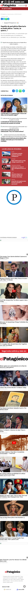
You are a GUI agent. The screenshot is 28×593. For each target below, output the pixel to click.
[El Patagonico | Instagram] (9, 2)
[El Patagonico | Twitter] (2, 2)
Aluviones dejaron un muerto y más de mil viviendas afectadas (17, 175)
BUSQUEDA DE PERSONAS (16, 165)
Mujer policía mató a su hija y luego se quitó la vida (19, 161)
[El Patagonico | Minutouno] (12, 2)
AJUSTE (13, 151)
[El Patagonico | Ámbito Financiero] (19, 2)
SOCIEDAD (13, 159)
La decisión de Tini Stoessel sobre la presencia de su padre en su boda (11, 122)
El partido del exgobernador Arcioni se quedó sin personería (19, 182)
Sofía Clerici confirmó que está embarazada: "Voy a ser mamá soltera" (12, 130)
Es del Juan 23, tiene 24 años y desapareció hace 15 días (19, 168)
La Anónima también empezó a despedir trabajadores (17, 155)
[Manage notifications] (24, 586)
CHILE (13, 172)
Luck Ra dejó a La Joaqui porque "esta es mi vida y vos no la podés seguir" (13, 114)
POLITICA (13, 179)
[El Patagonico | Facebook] (5, 2)
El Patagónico (4, 14)
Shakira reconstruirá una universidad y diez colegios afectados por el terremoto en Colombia (13, 139)
